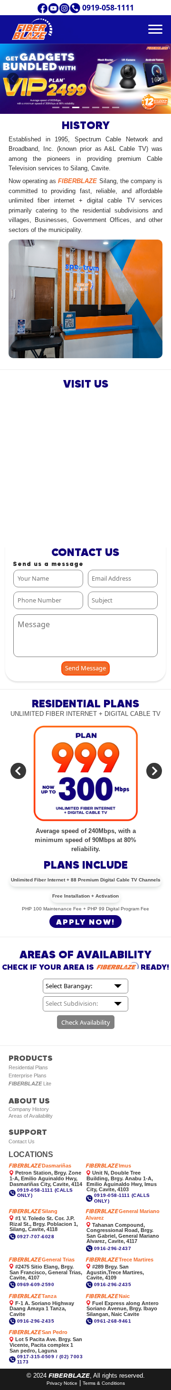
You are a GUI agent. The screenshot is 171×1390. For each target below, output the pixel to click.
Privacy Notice (62, 1383)
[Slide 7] (115, 107)
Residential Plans (28, 1067)
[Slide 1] (55, 107)
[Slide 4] (85, 107)
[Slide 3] (75, 107)
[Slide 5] (95, 107)
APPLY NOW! (85, 922)
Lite (30, 1083)
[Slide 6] (105, 107)
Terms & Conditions (104, 1383)
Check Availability (85, 1022)
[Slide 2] (65, 107)
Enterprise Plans (28, 1075)
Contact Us (22, 1141)
